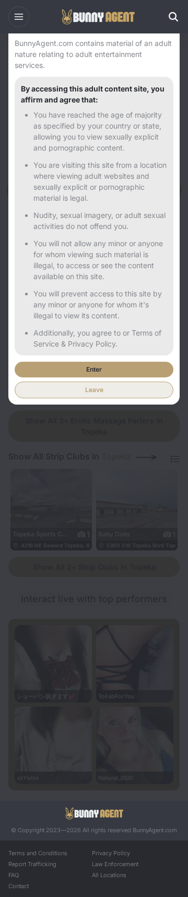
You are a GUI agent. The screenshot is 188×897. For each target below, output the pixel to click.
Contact (18, 886)
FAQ (13, 875)
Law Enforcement (115, 864)
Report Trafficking (32, 864)
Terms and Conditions (37, 853)
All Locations (109, 875)
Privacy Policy (111, 853)
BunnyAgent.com (155, 830)
